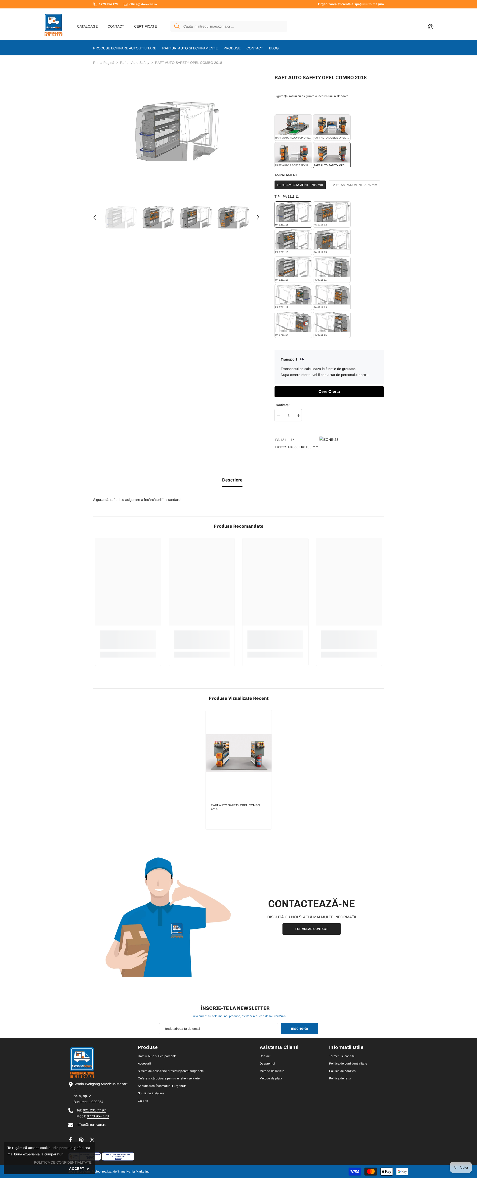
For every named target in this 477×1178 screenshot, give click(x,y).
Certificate (145, 26)
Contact (116, 26)
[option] (176, 131)
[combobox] (233, 26)
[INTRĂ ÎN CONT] (431, 26)
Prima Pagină (103, 63)
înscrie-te (299, 1028)
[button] (94, 217)
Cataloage (87, 26)
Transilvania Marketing (134, 1171)
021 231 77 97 (94, 1110)
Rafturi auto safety (134, 63)
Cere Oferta (329, 391)
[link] (128, 639)
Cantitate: (282, 405)
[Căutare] (228, 26)
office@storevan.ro (91, 1125)
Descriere (232, 480)
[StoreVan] (165, 916)
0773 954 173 (98, 1116)
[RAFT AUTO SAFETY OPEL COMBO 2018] (239, 753)
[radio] (293, 127)
